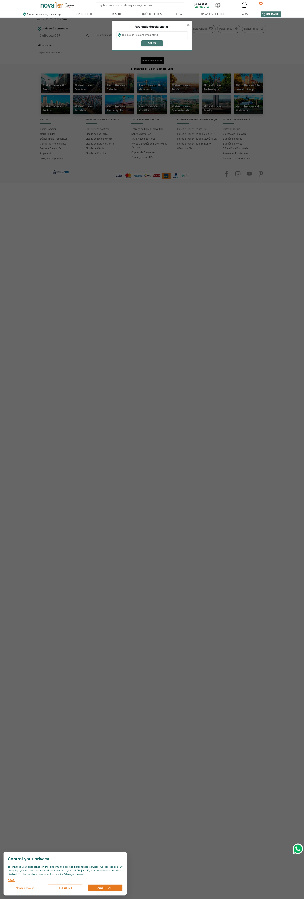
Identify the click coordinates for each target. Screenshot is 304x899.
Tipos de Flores (86, 14)
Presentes (117, 14)
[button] (218, 5)
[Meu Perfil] (231, 5)
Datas (244, 14)
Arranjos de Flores (213, 14)
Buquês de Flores (150, 14)
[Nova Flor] (58, 5)
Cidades (181, 14)
